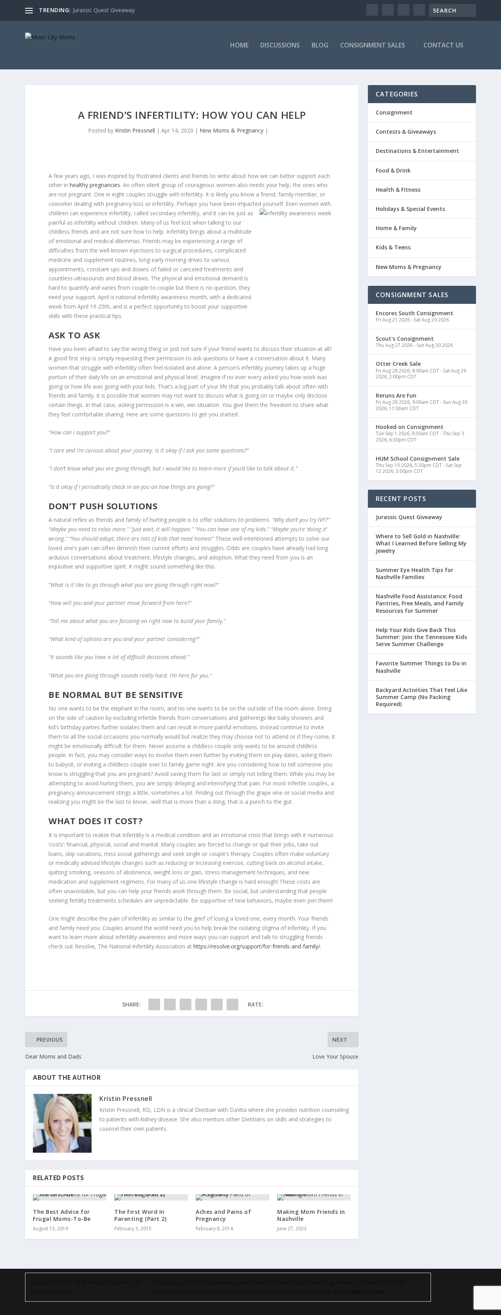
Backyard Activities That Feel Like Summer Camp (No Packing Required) (421, 697)
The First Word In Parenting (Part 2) (140, 1215)
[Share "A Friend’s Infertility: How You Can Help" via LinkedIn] (201, 1004)
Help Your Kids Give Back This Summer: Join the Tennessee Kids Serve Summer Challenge (421, 637)
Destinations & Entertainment (417, 150)
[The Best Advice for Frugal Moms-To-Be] (69, 1197)
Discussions (280, 45)
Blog (320, 45)
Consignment (394, 112)
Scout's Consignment (405, 338)
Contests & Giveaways (406, 131)
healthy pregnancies (95, 185)
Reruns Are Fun (396, 395)
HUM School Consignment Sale (418, 458)
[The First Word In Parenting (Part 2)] (151, 1197)
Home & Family (396, 228)
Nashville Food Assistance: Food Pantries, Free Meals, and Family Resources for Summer (420, 603)
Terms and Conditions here (349, 1291)
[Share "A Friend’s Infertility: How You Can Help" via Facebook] (154, 1004)
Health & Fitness (398, 189)
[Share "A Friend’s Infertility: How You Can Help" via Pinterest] (185, 1004)
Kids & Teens (393, 247)
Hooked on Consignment (409, 426)
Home (239, 45)
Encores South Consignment (414, 313)
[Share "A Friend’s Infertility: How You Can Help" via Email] (217, 1004)
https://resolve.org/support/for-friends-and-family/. (257, 946)
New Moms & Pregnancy (231, 130)
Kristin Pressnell (135, 130)
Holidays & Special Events (410, 209)
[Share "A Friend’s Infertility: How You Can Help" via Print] (232, 1004)
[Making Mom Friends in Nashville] (314, 1197)
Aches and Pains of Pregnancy (223, 1215)
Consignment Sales (372, 45)
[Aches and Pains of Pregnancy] (232, 1197)
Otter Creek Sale (398, 363)
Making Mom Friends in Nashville (311, 1215)
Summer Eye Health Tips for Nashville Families (414, 573)
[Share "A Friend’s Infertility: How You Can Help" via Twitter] (170, 1004)
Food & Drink (393, 170)
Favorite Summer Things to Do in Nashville (421, 666)
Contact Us (443, 45)
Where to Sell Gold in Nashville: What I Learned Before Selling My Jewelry (421, 543)
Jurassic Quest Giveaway (104, 10)
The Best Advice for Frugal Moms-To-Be (62, 1215)
